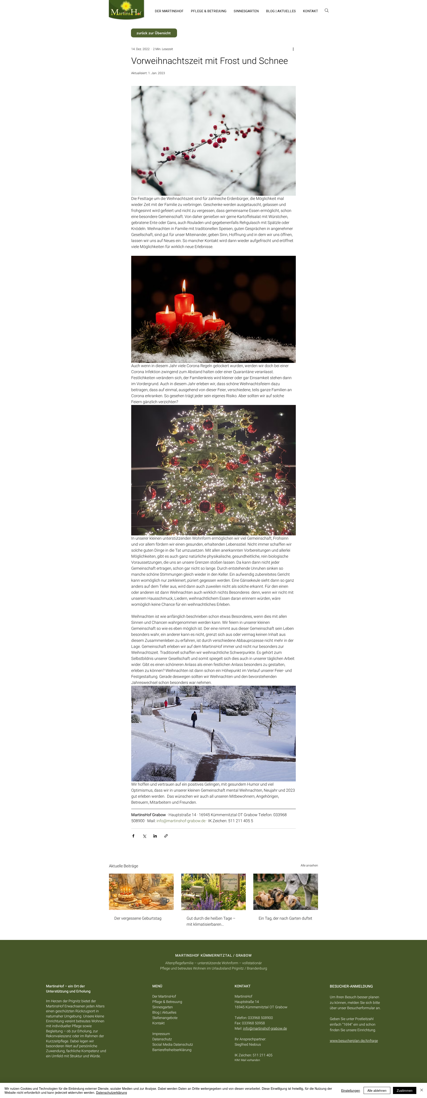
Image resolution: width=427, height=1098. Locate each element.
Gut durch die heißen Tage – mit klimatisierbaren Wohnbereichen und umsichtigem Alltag (211, 921)
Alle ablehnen (377, 1090)
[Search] (326, 10)
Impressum (161, 1034)
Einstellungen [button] (350, 1090)
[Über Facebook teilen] (133, 836)
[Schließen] (421, 1090)
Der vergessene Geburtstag (137, 918)
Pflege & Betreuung (167, 1001)
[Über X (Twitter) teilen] (144, 836)
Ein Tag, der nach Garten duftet (285, 918)
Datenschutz (162, 1039)
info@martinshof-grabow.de (265, 1028)
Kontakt (158, 1023)
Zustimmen (405, 1090)
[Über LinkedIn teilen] (155, 836)
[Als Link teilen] (166, 836)
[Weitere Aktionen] (293, 49)
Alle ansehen (309, 865)
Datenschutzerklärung (111, 1092)
